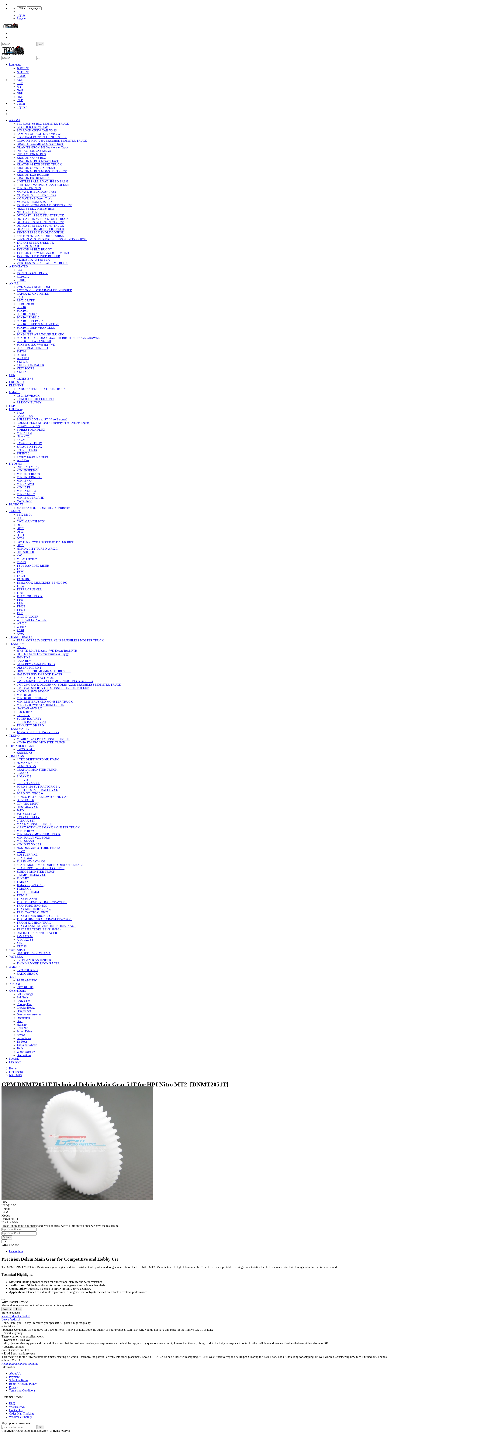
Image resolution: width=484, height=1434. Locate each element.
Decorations (24, 1055)
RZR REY (23, 715)
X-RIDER (15, 977)
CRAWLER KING (28, 426)
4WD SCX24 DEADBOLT (33, 286)
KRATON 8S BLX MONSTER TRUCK (42, 171)
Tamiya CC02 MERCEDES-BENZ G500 (42, 582)
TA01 (20, 569)
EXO (20, 297)
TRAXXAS (16, 756)
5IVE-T (21, 647)
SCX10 (21, 307)
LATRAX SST (26, 820)
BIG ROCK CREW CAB (32, 127)
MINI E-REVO (26, 830)
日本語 (21, 76)
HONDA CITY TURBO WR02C (37, 548)
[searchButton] (38, 58)
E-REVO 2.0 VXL (28, 783)
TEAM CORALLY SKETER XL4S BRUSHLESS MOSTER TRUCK (60, 640)
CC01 (20, 518)
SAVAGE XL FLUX (29, 443)
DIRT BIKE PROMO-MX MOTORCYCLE (44, 671)
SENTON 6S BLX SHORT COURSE (40, 235)
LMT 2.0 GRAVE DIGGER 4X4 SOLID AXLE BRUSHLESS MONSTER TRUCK (69, 684)
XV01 (20, 630)
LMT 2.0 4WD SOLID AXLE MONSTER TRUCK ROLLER (55, 681)
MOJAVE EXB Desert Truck (34, 198)
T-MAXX (23, 881)
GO (41, 43)
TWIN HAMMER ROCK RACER (38, 963)
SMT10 (21, 351)
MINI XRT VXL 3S (29, 844)
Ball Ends (22, 997)
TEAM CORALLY (21, 637)
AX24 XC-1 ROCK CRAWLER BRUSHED (44, 290)
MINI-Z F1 (23, 487)
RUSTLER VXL (27, 854)
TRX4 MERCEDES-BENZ (34, 909)
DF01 (20, 524)
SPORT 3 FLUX (27, 450)
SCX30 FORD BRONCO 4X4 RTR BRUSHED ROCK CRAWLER (59, 337)
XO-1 (20, 943)
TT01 (20, 599)
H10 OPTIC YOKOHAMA (34, 953)
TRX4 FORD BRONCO (32, 905)
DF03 (20, 531)
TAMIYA (15, 511)
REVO (21, 851)
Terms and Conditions (22, 1390)
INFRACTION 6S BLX (31, 154)
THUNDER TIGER (21, 745)
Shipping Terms (18, 1380)
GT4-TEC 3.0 (25, 800)
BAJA (20, 412)
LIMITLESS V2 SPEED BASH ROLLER (43, 184)
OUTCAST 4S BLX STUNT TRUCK (40, 215)
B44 (19, 269)
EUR (20, 83)
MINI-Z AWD (25, 484)
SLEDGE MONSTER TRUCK (36, 871)
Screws (21, 1034)
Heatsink (22, 1024)
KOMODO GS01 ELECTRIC (35, 399)
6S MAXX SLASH (29, 762)
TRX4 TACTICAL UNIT (32, 912)
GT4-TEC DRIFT (28, 803)
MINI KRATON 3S (29, 188)
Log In (21, 15)
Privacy (13, 1387)
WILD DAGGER (27, 616)
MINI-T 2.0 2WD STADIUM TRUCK (40, 705)
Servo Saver (24, 1038)
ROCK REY (24, 711)
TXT (20, 613)
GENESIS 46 (25, 378)
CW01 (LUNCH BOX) (31, 521)
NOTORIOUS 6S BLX (31, 212)
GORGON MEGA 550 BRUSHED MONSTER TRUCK (52, 140)
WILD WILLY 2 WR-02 (32, 620)
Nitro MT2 (23, 436)
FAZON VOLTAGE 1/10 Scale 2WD (40, 133)
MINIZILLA (24, 433)
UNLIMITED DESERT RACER (37, 932)
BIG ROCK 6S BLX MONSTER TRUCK (43, 123)
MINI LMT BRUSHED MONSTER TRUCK (45, 701)
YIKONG (15, 983)
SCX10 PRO (25, 331)
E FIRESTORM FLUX (31, 429)
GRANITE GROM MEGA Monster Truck (42, 147)
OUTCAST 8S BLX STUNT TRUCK (40, 225)
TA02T (21, 575)
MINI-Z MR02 (26, 494)
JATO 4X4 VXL (27, 813)
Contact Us (15, 1410)
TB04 (20, 586)
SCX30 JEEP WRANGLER (34, 341)
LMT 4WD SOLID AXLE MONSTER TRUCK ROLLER (53, 688)
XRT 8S (22, 946)
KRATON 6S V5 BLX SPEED (36, 167)
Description (16, 1251)
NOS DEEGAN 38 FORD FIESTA (38, 847)
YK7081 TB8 (25, 987)
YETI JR (22, 361)
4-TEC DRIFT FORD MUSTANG (38, 759)
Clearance (15, 1062)
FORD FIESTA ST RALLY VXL (37, 790)
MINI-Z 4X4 (24, 480)
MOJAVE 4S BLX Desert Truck (36, 191)
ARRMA (14, 120)
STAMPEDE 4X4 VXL (31, 875)
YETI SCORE (25, 368)
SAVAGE (23, 439)
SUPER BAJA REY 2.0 (31, 722)
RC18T (21, 280)
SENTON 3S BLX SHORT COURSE (40, 232)
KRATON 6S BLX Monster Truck (38, 161)
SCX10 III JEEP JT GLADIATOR (38, 324)
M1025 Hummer (27, 558)
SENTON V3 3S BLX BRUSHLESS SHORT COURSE (52, 239)
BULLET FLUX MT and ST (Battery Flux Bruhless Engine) (53, 422)
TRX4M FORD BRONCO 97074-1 (39, 915)
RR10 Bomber (25, 303)
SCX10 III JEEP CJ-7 (30, 320)
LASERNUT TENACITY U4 (35, 677)
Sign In (7, 1309)
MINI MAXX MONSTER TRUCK (38, 834)
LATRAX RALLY (28, 817)
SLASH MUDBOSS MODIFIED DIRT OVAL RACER (51, 864)
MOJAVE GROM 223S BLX (35, 201)
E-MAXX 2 (24, 776)
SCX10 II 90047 (27, 314)
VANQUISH (17, 949)
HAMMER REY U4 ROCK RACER (39, 674)
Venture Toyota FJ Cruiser (32, 456)
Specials (14, 1058)
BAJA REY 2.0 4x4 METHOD (36, 664)
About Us (15, 1373)
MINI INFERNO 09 (29, 473)
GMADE (14, 392)
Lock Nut (22, 1028)
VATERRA (16, 956)
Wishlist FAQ (17, 1406)
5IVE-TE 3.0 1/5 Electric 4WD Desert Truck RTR (47, 650)
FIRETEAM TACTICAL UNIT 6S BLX (42, 137)
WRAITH (23, 358)
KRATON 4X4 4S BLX (31, 157)
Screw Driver (25, 1031)
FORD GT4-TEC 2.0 (30, 793)
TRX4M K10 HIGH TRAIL (34, 922)
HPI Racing (16, 409)
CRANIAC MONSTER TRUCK (37, 769)
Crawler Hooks (26, 1007)
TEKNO (14, 735)
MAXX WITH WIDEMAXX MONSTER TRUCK (48, 827)
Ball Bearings (25, 994)
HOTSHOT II (25, 552)
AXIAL (14, 283)
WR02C (22, 623)
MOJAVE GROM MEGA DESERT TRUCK (44, 205)
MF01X (21, 562)
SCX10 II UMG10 (28, 317)
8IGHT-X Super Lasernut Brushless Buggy (43, 654)
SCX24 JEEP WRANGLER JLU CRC (40, 334)
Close (18, 1309)
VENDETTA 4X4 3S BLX (33, 259)
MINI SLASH (25, 841)
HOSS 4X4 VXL (27, 807)
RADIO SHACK (27, 973)
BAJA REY (24, 660)
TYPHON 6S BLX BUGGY (34, 249)
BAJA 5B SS (25, 416)
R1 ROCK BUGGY (29, 402)
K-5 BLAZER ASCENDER (34, 960)
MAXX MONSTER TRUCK (35, 824)
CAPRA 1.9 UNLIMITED (33, 293)
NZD (20, 90)
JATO (20, 810)
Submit (7, 1237)
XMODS (14, 966)
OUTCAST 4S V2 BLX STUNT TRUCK (43, 218)
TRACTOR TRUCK (30, 596)
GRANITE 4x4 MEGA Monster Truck (40, 144)
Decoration (23, 1017)
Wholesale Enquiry (20, 1417)
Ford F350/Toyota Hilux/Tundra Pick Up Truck (45, 541)
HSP (12, 405)
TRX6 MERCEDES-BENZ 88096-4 (39, 929)
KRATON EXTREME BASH (35, 178)
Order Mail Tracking (21, 1413)
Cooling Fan (24, 1004)
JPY (19, 86)
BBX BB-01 (24, 514)
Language (15, 64)
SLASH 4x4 (24, 858)
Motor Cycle (24, 501)
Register (21, 18)
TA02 (20, 572)
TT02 (20, 603)
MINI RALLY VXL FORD (33, 837)
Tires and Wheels (27, 1045)
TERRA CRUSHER (29, 589)
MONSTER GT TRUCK (32, 273)
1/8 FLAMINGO (27, 980)
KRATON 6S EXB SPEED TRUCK (39, 164)
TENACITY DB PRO (30, 725)
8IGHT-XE (23, 657)
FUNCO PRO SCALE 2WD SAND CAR (42, 796)
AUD (20, 79)
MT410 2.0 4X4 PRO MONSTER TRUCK (43, 739)
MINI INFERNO (27, 470)
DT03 (20, 535)
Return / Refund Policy (23, 1383)
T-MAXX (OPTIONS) (30, 885)
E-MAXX (23, 773)
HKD (20, 96)
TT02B (21, 606)
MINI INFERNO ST (29, 477)
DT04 (20, 538)
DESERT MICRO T (29, 667)
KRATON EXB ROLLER (33, 174)
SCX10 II (22, 310)
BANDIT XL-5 (26, 766)
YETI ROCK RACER (30, 365)
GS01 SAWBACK (28, 395)
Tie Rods (22, 1041)
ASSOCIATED (18, 266)
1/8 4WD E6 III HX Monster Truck (38, 732)
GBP (20, 93)
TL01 (20, 592)
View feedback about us (16, 1316)
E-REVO (22, 779)
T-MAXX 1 (24, 888)
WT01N (22, 626)
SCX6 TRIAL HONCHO (32, 348)
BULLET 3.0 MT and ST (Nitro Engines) (42, 419)
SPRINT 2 (23, 453)
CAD (20, 100)
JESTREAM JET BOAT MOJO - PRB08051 (44, 507)
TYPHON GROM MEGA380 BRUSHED (43, 252)
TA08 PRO (23, 579)
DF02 (20, 528)
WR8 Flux (23, 460)
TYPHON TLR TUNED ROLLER (38, 256)
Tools (20, 1048)
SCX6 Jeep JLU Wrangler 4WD (36, 344)
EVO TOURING (27, 970)
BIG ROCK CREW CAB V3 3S (37, 130)
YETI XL (23, 371)
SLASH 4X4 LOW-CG (31, 861)
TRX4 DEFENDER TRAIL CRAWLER (42, 902)
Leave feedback (11, 1319)
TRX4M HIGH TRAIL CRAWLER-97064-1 (44, 919)
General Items (17, 990)
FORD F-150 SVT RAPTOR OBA (38, 786)
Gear (19, 1021)
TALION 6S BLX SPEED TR (35, 242)
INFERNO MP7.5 (28, 467)
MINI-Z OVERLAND (30, 497)
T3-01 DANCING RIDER (33, 565)
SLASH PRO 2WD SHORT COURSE (40, 868)
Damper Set (24, 1011)
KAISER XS (25, 752)
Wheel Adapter (26, 1051)
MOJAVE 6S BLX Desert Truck (36, 195)
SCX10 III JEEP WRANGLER (36, 327)
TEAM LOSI (17, 643)
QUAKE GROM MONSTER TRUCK (40, 229)
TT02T (21, 609)
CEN (12, 375)
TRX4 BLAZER (27, 898)
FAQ (12, 1403)
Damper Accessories (29, 1014)
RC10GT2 (23, 276)
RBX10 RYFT (26, 300)
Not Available (10, 1222)
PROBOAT (16, 504)
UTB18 (21, 354)
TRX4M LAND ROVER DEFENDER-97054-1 (46, 926)
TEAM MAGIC (19, 728)
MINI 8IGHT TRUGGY (32, 698)
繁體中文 (23, 68)
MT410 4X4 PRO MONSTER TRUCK (41, 742)
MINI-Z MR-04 (26, 490)
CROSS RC (16, 382)
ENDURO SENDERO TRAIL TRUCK (41, 388)
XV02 (20, 633)
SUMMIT (23, 878)
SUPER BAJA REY (29, 718)
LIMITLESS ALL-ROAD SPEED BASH (42, 181)
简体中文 (23, 72)
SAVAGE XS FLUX (29, 446)
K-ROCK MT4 (26, 749)
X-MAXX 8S (25, 939)
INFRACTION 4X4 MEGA (34, 150)
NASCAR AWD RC (29, 708)
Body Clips (23, 1000)
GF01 (20, 545)
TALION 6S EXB (28, 246)
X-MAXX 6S (25, 936)
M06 (19, 555)
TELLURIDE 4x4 (28, 892)
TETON (22, 895)
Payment (14, 1376)
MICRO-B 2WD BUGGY (33, 691)
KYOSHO (15, 463)
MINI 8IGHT (25, 694)
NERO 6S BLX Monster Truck (35, 208)
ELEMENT (16, 385)
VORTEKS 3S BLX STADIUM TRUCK (42, 263)
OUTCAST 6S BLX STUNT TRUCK (40, 222)
